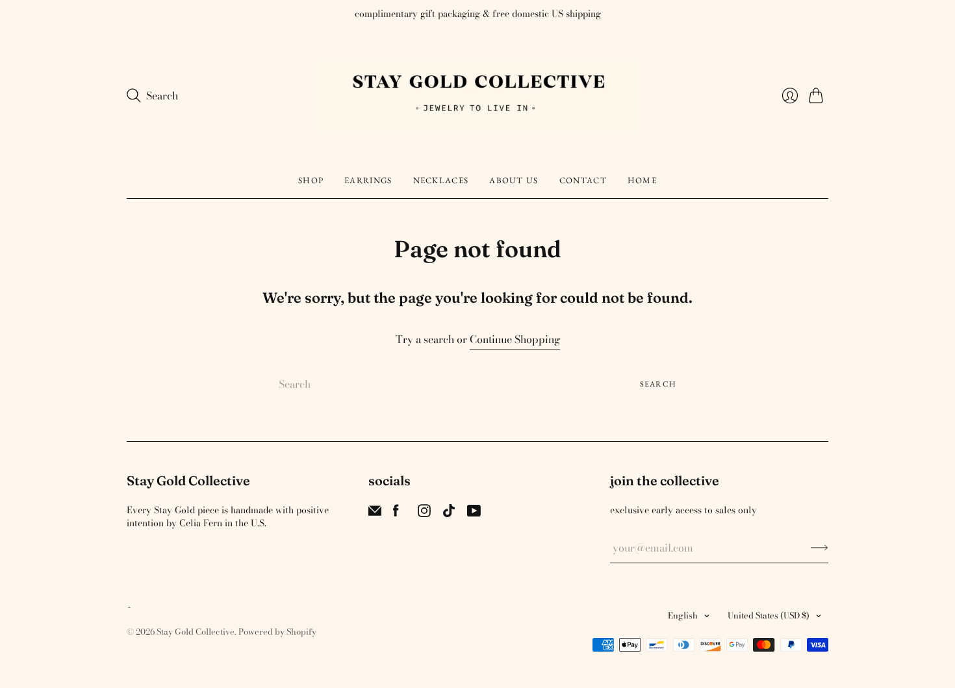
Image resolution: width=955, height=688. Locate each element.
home (642, 180)
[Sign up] (819, 548)
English (683, 615)
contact (583, 180)
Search (658, 384)
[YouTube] (474, 513)
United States (768, 615)
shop (311, 180)
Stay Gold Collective (196, 631)
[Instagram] (424, 513)
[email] (374, 513)
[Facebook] (396, 513)
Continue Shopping (515, 339)
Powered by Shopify (277, 631)
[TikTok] (448, 513)
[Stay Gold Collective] (477, 96)
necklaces (441, 180)
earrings (368, 180)
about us (513, 180)
